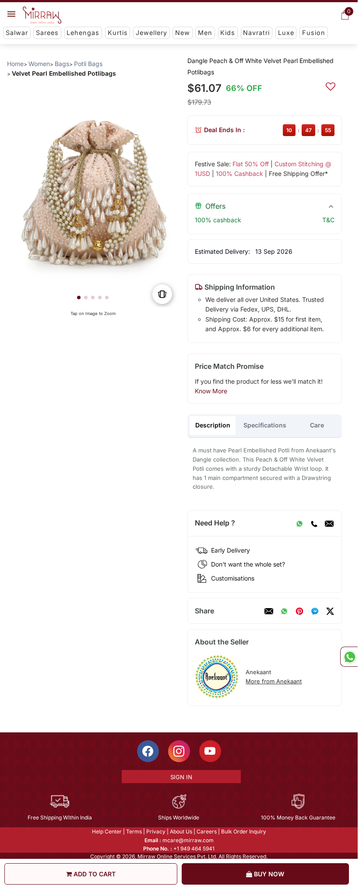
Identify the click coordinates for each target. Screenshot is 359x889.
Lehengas (83, 32)
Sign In (181, 777)
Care (317, 425)
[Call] (313, 523)
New (182, 32)
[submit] (330, 85)
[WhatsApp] (299, 523)
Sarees (47, 32)
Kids (227, 32)
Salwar (17, 32)
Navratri (256, 32)
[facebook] (314, 611)
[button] (79, 297)
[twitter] (330, 611)
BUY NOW (268, 874)
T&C (328, 220)
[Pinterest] (299, 611)
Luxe (286, 32)
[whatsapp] (284, 611)
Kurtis (118, 32)
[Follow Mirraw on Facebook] (148, 751)
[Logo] (42, 15)
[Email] (329, 523)
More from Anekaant (274, 681)
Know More (211, 391)
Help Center (107, 831)
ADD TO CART (94, 874)
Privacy (155, 831)
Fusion (313, 32)
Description (212, 425)
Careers (207, 831)
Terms (134, 831)
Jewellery (151, 32)
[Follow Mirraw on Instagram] (179, 751)
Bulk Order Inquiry (243, 831)
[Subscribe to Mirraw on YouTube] (210, 751)
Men (205, 32)
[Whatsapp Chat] (349, 657)
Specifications (264, 425)
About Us (181, 831)
